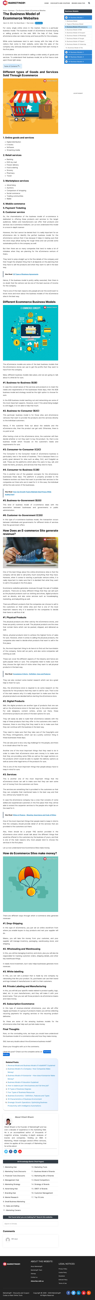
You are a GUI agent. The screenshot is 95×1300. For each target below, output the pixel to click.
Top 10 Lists (39, 1197)
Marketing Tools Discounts (15, 1171)
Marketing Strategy (12, 1184)
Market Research (11, 1197)
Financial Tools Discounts (15, 1176)
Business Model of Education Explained (23, 1082)
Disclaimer (62, 1276)
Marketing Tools (40, 1167)
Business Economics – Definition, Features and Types (28, 1096)
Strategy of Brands (41, 1184)
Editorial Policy (63, 1279)
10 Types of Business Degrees (19, 1089)
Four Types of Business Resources (21, 1092)
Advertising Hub (11, 1189)
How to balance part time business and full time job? (28, 1086)
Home (5, 10)
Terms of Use (63, 1283)
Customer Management (43, 1193)
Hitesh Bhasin (27, 1117)
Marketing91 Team (36, 1270)
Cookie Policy (63, 1272)
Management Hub (12, 1180)
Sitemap (33, 1273)
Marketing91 (17, 3)
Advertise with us (37, 1281)
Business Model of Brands (44, 1171)
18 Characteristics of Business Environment (25, 1099)
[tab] (78, 17)
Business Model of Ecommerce (77, 27)
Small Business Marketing (15, 1202)
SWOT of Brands (40, 1189)
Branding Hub (10, 1193)
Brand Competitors (41, 1180)
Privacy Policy (63, 1269)
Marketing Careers (13, 1210)
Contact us (34, 1277)
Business (11, 10)
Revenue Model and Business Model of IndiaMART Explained (31, 1065)
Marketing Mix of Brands (44, 1176)
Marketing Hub (11, 1167)
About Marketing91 (36, 1266)
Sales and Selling (12, 1206)
